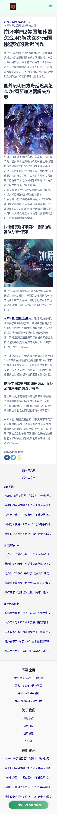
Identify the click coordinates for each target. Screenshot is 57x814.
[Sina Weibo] (19, 457)
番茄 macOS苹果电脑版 (28, 685)
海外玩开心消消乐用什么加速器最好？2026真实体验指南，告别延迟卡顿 (28, 554)
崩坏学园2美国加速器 (16, 318)
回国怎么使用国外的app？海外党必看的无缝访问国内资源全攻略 (28, 524)
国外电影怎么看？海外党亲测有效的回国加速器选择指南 (28, 622)
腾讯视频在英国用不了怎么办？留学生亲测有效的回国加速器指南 (28, 612)
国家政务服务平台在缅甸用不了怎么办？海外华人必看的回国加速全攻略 (28, 631)
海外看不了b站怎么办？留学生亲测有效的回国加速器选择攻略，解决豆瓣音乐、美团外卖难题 (28, 641)
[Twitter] (13, 457)
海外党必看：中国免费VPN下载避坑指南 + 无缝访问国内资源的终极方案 (28, 514)
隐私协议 (28, 725)
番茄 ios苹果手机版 (29, 693)
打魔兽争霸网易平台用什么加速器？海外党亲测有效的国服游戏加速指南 (28, 582)
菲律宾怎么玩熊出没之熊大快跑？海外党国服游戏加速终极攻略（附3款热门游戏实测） (28, 592)
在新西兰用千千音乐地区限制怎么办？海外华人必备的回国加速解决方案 (28, 651)
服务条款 (28, 718)
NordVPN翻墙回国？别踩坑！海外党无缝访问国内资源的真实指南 (28, 495)
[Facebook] (7, 457)
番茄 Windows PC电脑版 (28, 678)
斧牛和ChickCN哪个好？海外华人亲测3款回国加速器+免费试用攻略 (28, 505)
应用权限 (28, 733)
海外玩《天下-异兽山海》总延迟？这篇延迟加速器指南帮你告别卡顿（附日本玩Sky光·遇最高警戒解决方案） (28, 573)
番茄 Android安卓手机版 (29, 700)
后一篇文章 (29, 477)
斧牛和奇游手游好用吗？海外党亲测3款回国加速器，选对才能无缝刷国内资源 (28, 533)
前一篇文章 (29, 470)
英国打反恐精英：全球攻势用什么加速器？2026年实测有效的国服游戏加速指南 (28, 563)
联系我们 (28, 741)
